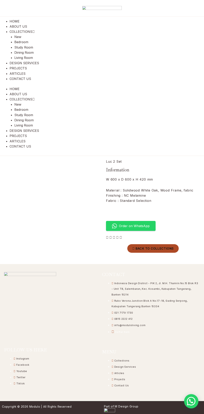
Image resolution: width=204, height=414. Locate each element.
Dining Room (24, 52)
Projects (18, 68)
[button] (191, 401)
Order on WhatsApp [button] (134, 226)
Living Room (23, 58)
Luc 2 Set (114, 161)
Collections (21, 32)
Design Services (24, 63)
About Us (18, 26)
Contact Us (20, 79)
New (17, 37)
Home (15, 21)
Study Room (23, 47)
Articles (18, 74)
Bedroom (21, 42)
